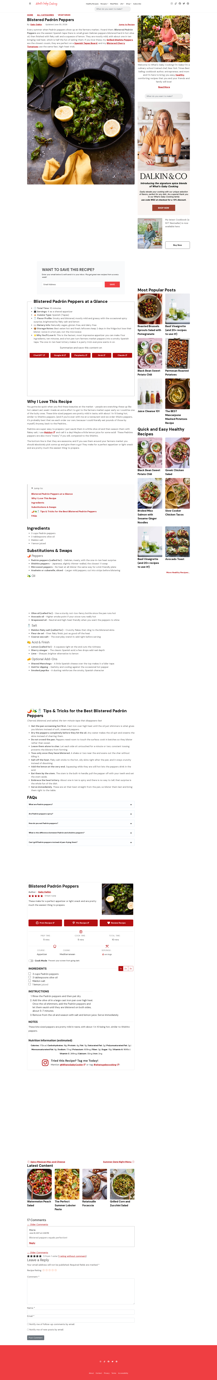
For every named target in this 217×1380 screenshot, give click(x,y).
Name (31, 1307)
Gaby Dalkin (36, 24)
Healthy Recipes (92, 4)
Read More (164, 87)
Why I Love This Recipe (43, 498)
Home (30, 15)
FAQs (34, 515)
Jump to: (38, 488)
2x (125, 968)
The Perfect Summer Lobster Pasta (65, 1205)
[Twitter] (184, 3)
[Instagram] (172, 3)
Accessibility (123, 1373)
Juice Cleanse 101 (148, 411)
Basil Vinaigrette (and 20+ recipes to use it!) (176, 330)
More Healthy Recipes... (178, 572)
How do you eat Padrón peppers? (43, 823)
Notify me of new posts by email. (46, 1329)
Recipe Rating (34, 1270)
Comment (33, 1276)
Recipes (104, 4)
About (91, 1373)
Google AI (58, 355)
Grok (100, 355)
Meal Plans (114, 4)
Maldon (48, 432)
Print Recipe (45, 923)
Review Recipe (118, 923)
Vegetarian (64, 15)
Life (121, 4)
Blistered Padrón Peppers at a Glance (52, 493)
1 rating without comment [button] (72, 1256)
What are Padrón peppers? (41, 804)
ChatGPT (38, 355)
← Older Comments (37, 1224)
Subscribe (137, 4)
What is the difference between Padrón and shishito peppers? (57, 833)
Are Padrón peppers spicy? (41, 814)
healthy (180, 74)
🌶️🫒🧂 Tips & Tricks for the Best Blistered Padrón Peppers (64, 511)
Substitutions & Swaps (43, 507)
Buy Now (177, 245)
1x (121, 968)
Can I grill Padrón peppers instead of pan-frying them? (53, 842)
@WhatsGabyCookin (71, 1064)
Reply (32, 1243)
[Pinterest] (188, 3)
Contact (99, 1373)
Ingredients (37, 502)
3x (130, 968)
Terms (114, 1373)
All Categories (45, 15)
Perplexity (79, 355)
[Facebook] (180, 3)
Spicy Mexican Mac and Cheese (47, 1161)
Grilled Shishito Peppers (120, 39)
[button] (30, 896)
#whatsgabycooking (105, 1064)
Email (30, 1316)
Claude (121, 355)
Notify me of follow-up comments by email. (52, 1324)
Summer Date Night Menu (117, 1161)
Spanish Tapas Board (85, 43)
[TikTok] (176, 3)
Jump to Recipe (127, 24)
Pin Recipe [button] (81, 923)
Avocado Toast (174, 559)
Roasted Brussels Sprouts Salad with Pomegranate (149, 330)
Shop (128, 4)
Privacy (107, 1373)
